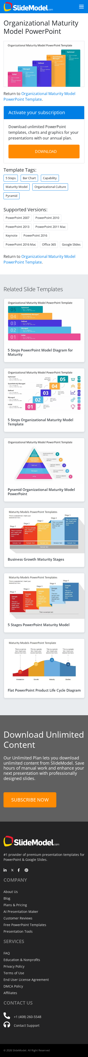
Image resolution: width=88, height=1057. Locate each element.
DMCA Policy (13, 986)
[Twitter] (12, 870)
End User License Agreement (26, 979)
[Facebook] (19, 870)
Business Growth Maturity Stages (36, 559)
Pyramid (11, 196)
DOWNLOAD (46, 151)
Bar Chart (29, 178)
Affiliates (10, 993)
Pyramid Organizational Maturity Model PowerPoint (41, 491)
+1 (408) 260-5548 (27, 1016)
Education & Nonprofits (22, 959)
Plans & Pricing (15, 905)
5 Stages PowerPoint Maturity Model (38, 624)
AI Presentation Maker (21, 911)
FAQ (7, 953)
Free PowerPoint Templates (25, 925)
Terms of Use (14, 973)
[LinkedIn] (5, 870)
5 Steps (11, 178)
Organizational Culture (50, 187)
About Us (11, 891)
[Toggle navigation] (79, 6)
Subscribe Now (30, 800)
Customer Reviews (18, 918)
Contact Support (26, 1025)
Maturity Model (16, 187)
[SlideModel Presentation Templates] (28, 6)
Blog (7, 898)
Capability (50, 178)
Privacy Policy (14, 966)
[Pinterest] (26, 870)
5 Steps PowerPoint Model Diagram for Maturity (40, 352)
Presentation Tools (18, 931)
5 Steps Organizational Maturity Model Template (40, 421)
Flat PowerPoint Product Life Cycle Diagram (44, 690)
